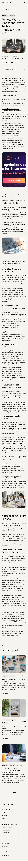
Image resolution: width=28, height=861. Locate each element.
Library (3, 812)
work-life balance (21, 523)
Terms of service (6, 843)
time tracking (12, 373)
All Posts (6, 9)
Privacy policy (21, 835)
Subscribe (6, 832)
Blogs (3, 818)
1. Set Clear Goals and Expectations (12, 103)
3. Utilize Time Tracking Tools (10, 109)
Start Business (6, 809)
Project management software (11, 391)
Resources (4, 815)
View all (14, 792)
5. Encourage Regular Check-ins (11, 114)
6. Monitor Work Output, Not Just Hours (14, 116)
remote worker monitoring (9, 91)
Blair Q (4, 58)
